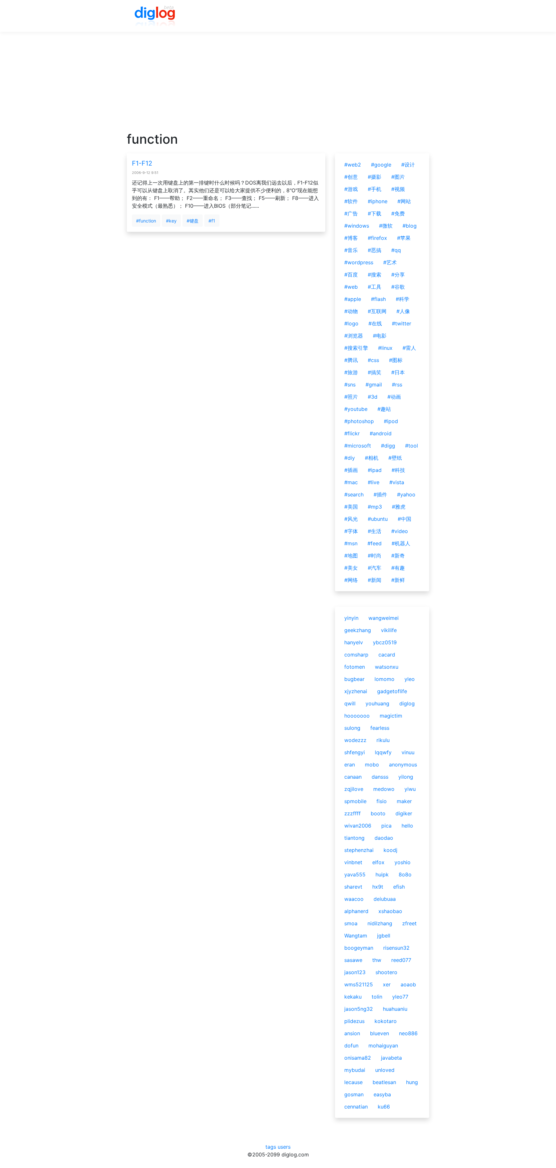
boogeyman (358, 948)
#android (381, 433)
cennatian (356, 1106)
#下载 (374, 213)
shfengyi (354, 752)
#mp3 (375, 506)
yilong (405, 777)
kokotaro (386, 1021)
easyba (382, 1094)
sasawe (353, 960)
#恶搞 (374, 250)
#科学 (402, 299)
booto (378, 813)
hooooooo (357, 715)
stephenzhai (359, 850)
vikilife (389, 630)
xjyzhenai (355, 691)
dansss (380, 777)
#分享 (398, 274)
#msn (350, 543)
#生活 (374, 531)
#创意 (351, 177)
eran (349, 764)
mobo (372, 764)
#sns (350, 384)
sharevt (353, 886)
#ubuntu (378, 519)
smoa (350, 923)
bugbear (354, 679)
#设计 (408, 164)
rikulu (383, 740)
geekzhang (357, 630)
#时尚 (374, 555)
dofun (351, 1045)
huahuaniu (395, 1009)
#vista (396, 482)
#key (171, 220)
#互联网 (377, 311)
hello (407, 825)
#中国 (404, 519)
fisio (381, 801)
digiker (403, 813)
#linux (385, 348)
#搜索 (374, 274)
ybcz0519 (385, 642)
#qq (396, 250)
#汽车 (374, 568)
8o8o (405, 874)
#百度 (351, 274)
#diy (349, 458)
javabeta (391, 1058)
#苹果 (404, 238)
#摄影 (374, 177)
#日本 (398, 372)
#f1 (211, 220)
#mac (351, 482)
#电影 (379, 335)
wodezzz (355, 740)
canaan (353, 777)
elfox (378, 862)
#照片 (351, 397)
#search (354, 494)
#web (351, 287)
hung (412, 1082)
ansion (352, 1033)
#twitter (401, 323)
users (284, 1147)
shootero (386, 972)
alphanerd (356, 911)
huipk (382, 874)
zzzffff (352, 813)
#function (146, 220)
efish (399, 886)
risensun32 (396, 948)
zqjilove (353, 789)
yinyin (351, 618)
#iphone (377, 201)
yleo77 (400, 996)
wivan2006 (357, 825)
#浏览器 (353, 335)
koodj (390, 850)
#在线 (375, 323)
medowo (383, 789)
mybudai (354, 1070)
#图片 (398, 177)
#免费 (398, 213)
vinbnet (353, 862)
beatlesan (384, 1082)
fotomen (354, 667)
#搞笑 (374, 372)
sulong (352, 728)
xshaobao (390, 911)
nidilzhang (379, 923)
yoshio (402, 862)
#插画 (351, 470)
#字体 (351, 531)
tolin (377, 996)
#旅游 (351, 372)
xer (387, 984)
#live (373, 482)
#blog (410, 225)
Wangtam (355, 935)
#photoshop (359, 421)
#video (399, 531)
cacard (386, 654)
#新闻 (374, 580)
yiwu (410, 789)
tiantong (354, 838)
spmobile (355, 801)
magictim (391, 715)
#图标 (396, 360)
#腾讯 (351, 360)
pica (386, 825)
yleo (409, 679)
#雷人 (409, 348)
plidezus (354, 1021)
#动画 (394, 397)
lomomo (384, 679)
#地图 (351, 555)
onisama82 (357, 1058)
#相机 (371, 458)
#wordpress (358, 262)
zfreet (409, 923)
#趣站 (384, 409)
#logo (351, 323)
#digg (388, 445)
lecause (353, 1082)
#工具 (374, 287)
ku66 (384, 1106)
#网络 (351, 580)
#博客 (351, 238)
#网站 (404, 201)
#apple (352, 299)
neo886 (408, 1033)
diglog (407, 703)
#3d (372, 397)
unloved (384, 1070)
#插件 (380, 494)
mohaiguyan (383, 1045)
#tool (411, 445)
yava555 (355, 874)
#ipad (375, 470)
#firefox (377, 238)
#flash (378, 299)
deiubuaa (385, 899)
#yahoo (406, 494)
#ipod (391, 421)
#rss (397, 384)
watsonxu (386, 667)
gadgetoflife (392, 691)
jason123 (355, 972)
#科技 (398, 470)
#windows (356, 225)
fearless (379, 728)
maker (404, 801)
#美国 (351, 506)
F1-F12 (142, 163)
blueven (379, 1033)
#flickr (352, 433)
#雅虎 (398, 506)
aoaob (408, 984)
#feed (374, 543)
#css (373, 360)
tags (270, 1147)
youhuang (377, 703)
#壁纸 (395, 458)
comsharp (356, 654)
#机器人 (401, 543)
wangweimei (383, 618)
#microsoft (357, 445)
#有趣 (398, 568)
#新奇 (398, 555)
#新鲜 (398, 580)
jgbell (383, 935)
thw (376, 960)
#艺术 (390, 262)
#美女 (351, 568)
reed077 (401, 960)
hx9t (377, 886)
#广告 (351, 213)
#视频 (398, 189)
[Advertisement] (278, 86)
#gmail (374, 384)
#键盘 (193, 220)
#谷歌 (398, 287)
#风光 (351, 519)
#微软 (386, 225)
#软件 (351, 201)
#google (381, 164)
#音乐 (351, 250)
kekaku (353, 996)
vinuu (408, 752)
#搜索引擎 (356, 348)
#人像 (403, 311)
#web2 (352, 164)
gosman (354, 1094)
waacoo (354, 899)
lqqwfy (383, 752)
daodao (384, 838)
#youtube (355, 409)
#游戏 (351, 189)
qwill (350, 703)
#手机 (374, 189)
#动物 (351, 311)
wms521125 (358, 984)
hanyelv (353, 642)
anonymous (403, 764)
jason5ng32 (358, 1009)
